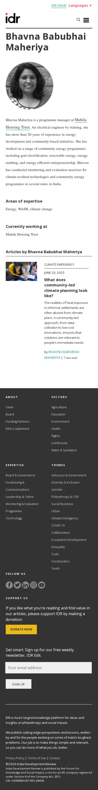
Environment (60, 421)
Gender (57, 490)
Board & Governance (20, 475)
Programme (14, 511)
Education (58, 414)
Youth (55, 568)
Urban (55, 511)
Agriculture (59, 407)
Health (55, 429)
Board (10, 414)
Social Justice (60, 561)
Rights (55, 436)
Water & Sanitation (64, 450)
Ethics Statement (17, 429)
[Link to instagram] (33, 585)
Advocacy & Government (68, 475)
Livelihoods (59, 443)
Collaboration (60, 533)
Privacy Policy (15, 758)
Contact (54, 758)
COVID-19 (57, 525)
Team (9, 407)
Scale (55, 554)
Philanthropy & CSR (64, 497)
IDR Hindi (58, 5)
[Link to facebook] (9, 585)
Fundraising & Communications (17, 486)
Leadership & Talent (20, 497)
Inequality (58, 547)
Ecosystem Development (68, 540)
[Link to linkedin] (25, 585)
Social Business (62, 504)
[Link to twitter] (17, 585)
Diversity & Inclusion (65, 482)
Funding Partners (17, 421)
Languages (80, 5)
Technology (14, 518)
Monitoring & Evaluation (22, 504)
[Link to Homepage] (13, 21)
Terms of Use (37, 758)
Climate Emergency (59, 265)
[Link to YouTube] (41, 585)
